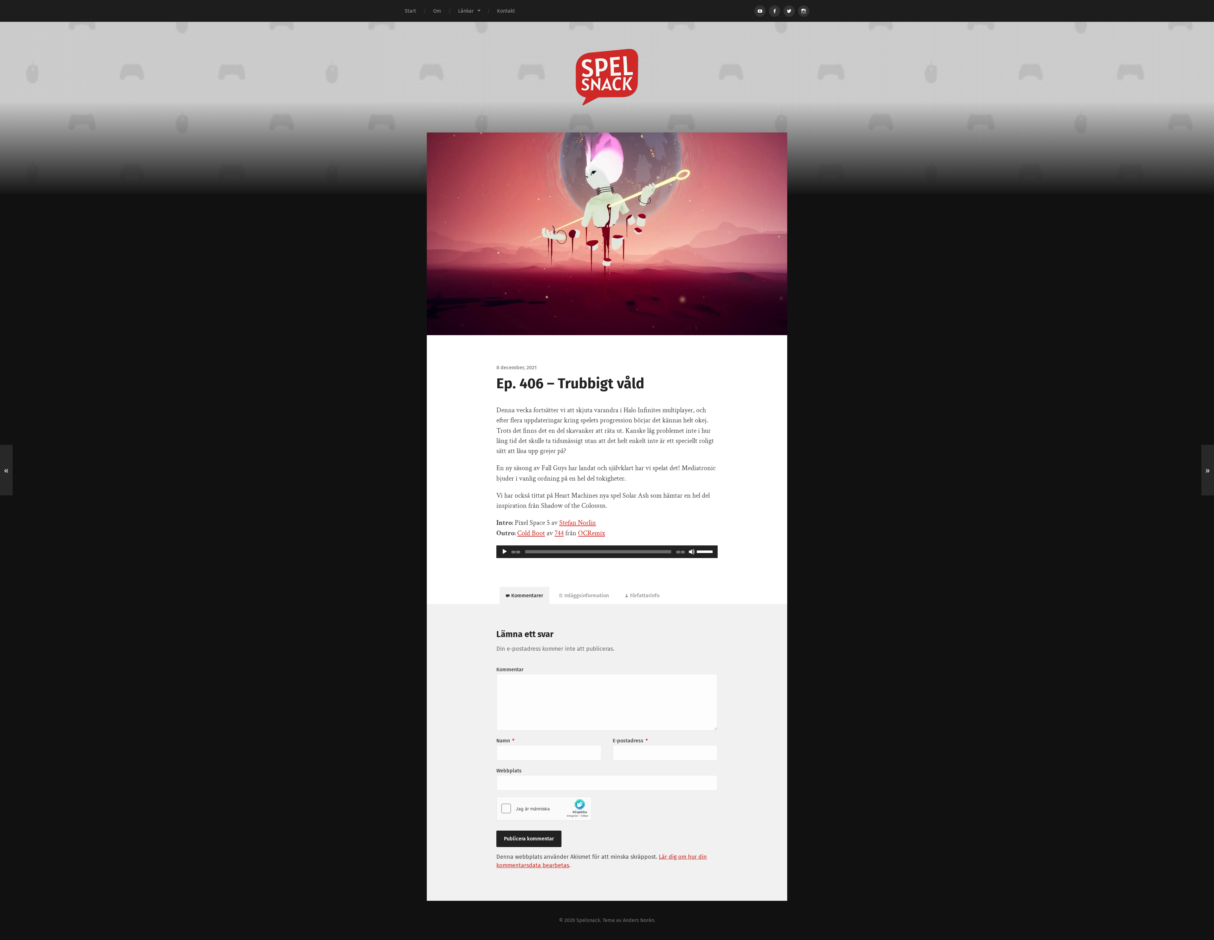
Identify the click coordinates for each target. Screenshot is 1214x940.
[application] (607, 551)
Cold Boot (531, 533)
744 (559, 533)
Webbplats (509, 771)
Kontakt (506, 11)
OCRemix (591, 533)
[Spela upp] (504, 552)
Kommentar (510, 670)
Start (410, 11)
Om (437, 11)
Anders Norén (638, 920)
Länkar (466, 11)
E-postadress (630, 741)
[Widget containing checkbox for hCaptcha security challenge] (544, 808)
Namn (505, 741)
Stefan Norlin (577, 522)
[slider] (705, 551)
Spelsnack (588, 920)
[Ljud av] (692, 552)
